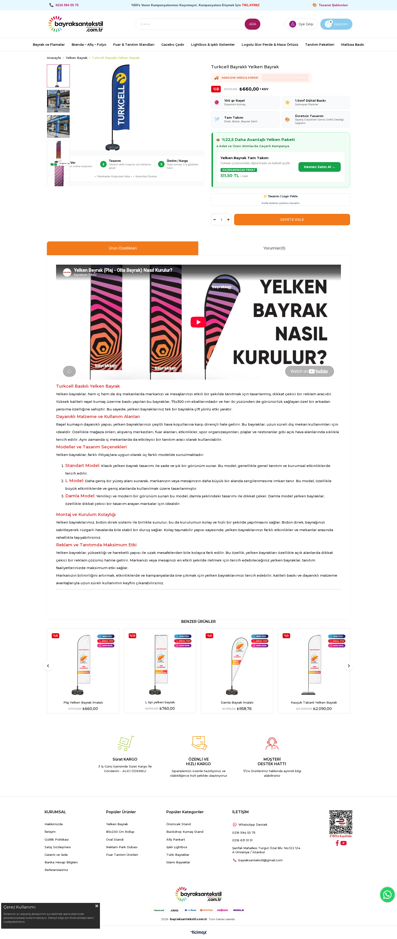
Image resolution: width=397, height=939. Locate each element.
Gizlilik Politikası (57, 839)
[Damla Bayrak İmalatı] (237, 664)
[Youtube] (343, 843)
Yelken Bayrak (117, 824)
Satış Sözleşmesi (58, 847)
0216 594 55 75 (243, 832)
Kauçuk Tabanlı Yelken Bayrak (314, 702)
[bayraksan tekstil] (76, 24)
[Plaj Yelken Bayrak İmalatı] (83, 664)
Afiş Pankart (175, 839)
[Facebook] (337, 843)
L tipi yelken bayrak (160, 702)
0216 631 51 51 (242, 840)
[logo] (198, 894)
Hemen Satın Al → (319, 167)
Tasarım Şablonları (333, 5)
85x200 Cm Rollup (120, 831)
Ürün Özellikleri (123, 248)
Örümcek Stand (178, 824)
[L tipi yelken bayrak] (160, 664)
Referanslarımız (56, 870)
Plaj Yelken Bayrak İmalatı (83, 702)
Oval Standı (115, 839)
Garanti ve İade (56, 854)
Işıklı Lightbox (176, 847)
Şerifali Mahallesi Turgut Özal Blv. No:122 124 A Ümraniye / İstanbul (266, 850)
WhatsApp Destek (252, 824)
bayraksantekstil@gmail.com (260, 860)
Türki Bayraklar (177, 854)
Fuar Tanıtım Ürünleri (122, 854)
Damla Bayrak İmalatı (237, 702)
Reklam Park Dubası (121, 847)
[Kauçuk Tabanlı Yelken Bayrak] (314, 664)
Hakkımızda (54, 824)
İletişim (50, 831)
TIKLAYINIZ (251, 5)
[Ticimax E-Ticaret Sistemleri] (198, 932)
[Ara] (252, 24)
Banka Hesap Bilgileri (61, 862)
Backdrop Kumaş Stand (184, 831)
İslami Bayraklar (178, 862)
